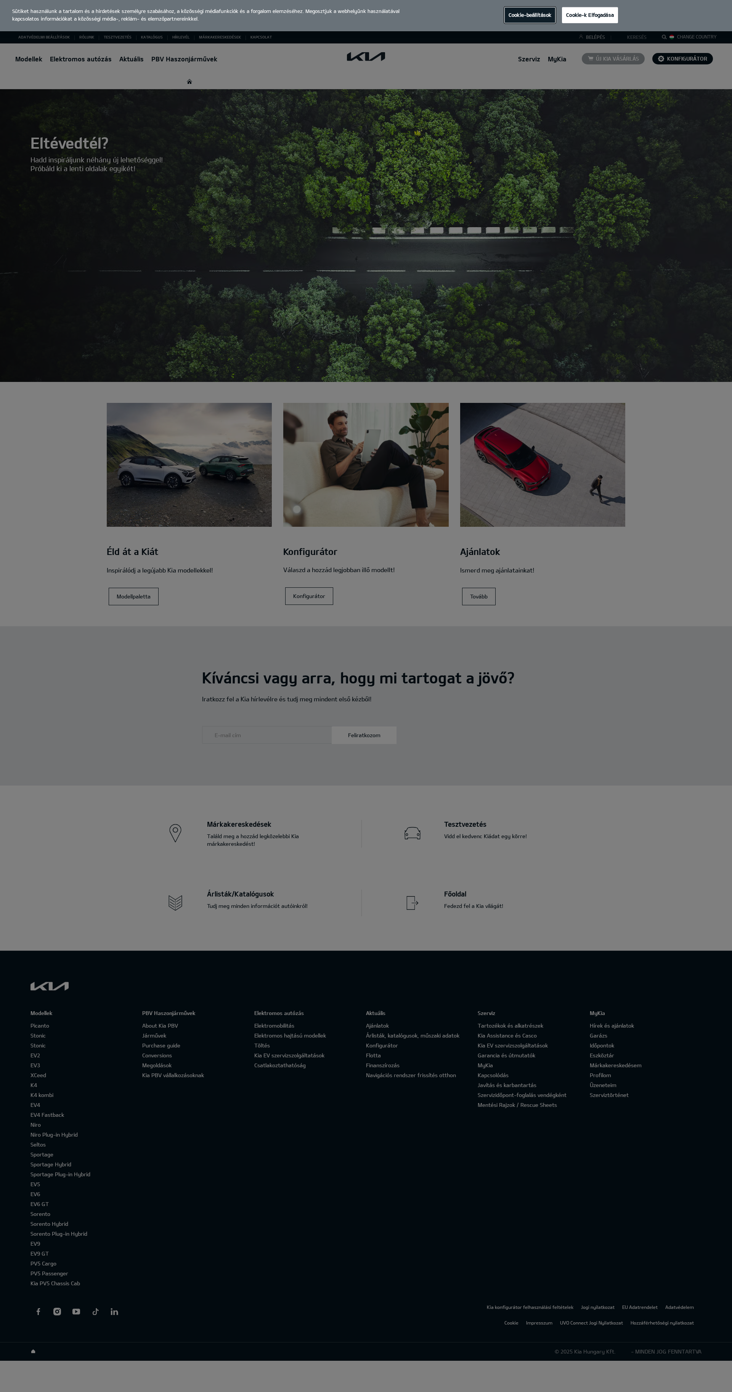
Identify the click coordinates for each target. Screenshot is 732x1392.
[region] (366, 15)
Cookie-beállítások (530, 15)
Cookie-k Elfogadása (589, 15)
